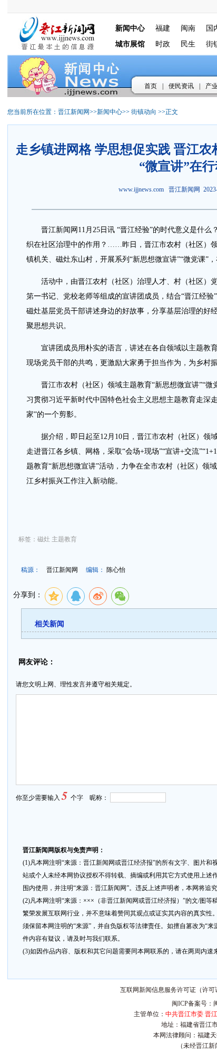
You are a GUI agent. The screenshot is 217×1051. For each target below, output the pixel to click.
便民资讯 (181, 86)
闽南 (188, 28)
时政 (162, 44)
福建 (162, 28)
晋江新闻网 (74, 112)
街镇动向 (143, 112)
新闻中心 (109, 112)
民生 (188, 44)
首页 (150, 86)
